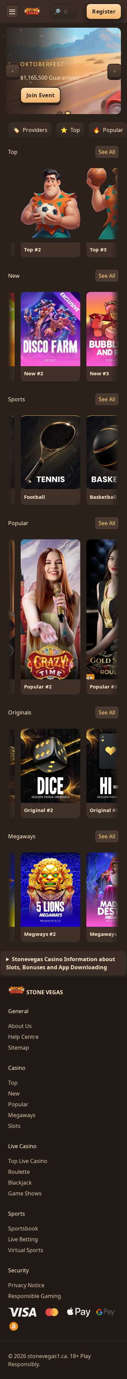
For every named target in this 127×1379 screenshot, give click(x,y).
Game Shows (25, 1193)
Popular (18, 1104)
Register (103, 11)
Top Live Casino (27, 1161)
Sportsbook (23, 1228)
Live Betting (23, 1239)
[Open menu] (12, 11)
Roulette (19, 1171)
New (14, 1093)
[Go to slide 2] (67, 113)
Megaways (22, 1115)
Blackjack (20, 1182)
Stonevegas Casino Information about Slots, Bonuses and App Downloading (60, 963)
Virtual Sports (25, 1250)
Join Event (40, 95)
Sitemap (18, 1047)
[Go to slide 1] (59, 113)
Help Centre (23, 1036)
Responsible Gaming (34, 1296)
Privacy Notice (26, 1285)
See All (107, 152)
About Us (20, 1026)
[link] (40, 212)
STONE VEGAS (44, 992)
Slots (14, 1126)
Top (13, 1082)
